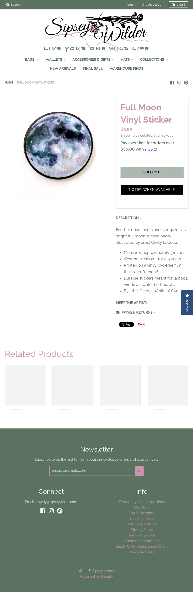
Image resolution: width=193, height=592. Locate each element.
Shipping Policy (141, 518)
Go (139, 470)
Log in (131, 4)
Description (127, 218)
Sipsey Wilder (103, 571)
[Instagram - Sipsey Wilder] (179, 82)
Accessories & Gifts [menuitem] (91, 59)
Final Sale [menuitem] (93, 68)
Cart (181, 4)
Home (9, 82)
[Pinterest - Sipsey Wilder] (186, 82)
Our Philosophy (141, 513)
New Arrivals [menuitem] (63, 68)
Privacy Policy (142, 530)
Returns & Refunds (142, 524)
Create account (153, 4)
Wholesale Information (142, 541)
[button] (152, 189)
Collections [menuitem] (152, 59)
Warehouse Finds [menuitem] (126, 68)
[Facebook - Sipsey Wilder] (172, 82)
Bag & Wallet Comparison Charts (142, 546)
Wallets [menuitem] (54, 59)
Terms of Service (141, 535)
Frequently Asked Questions (142, 502)
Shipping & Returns (134, 312)
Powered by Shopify (96, 576)
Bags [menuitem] (30, 59)
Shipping (128, 135)
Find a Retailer (141, 552)
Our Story (141, 507)
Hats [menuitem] (125, 59)
